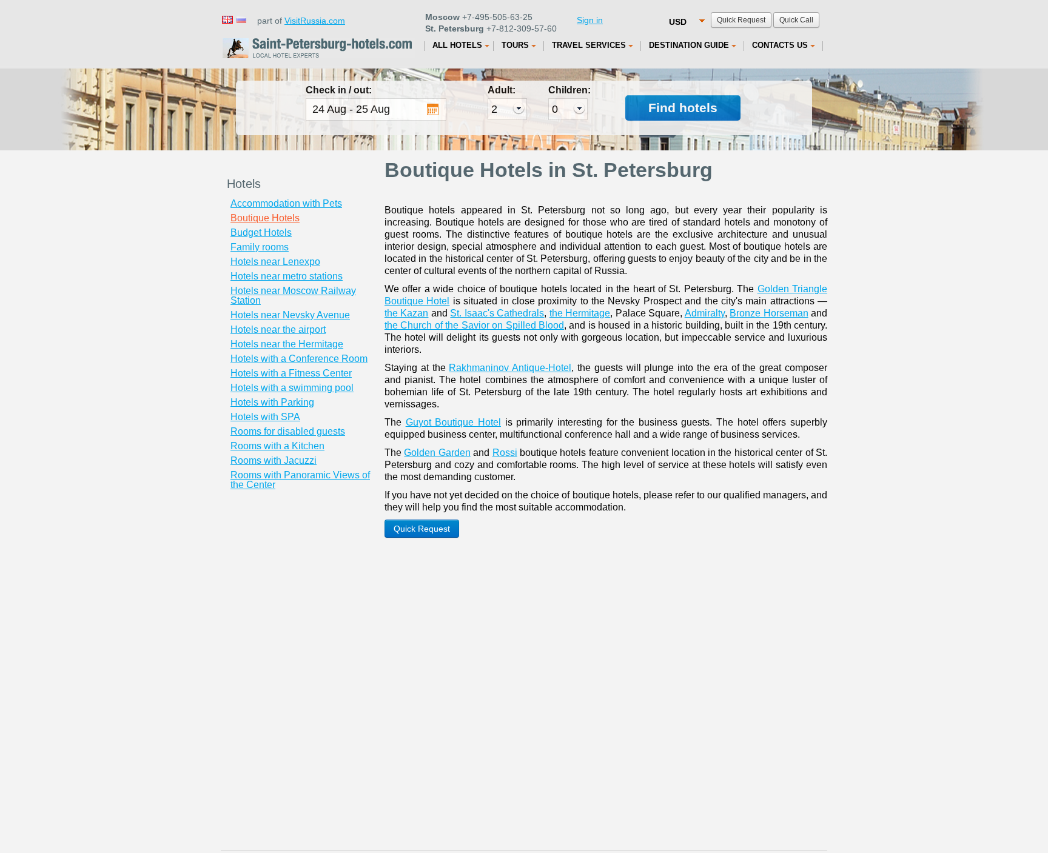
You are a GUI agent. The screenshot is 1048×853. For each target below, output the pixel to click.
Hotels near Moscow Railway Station (293, 296)
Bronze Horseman (769, 313)
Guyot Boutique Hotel (453, 422)
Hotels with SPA (265, 417)
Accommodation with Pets (286, 203)
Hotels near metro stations (286, 276)
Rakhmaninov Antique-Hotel (510, 368)
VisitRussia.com (314, 20)
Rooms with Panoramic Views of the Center (300, 480)
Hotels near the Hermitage (286, 344)
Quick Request (422, 529)
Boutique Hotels (265, 218)
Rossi (504, 452)
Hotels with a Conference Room (299, 358)
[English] (227, 19)
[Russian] (241, 19)
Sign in (590, 20)
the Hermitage (579, 313)
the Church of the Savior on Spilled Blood (474, 325)
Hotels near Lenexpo (275, 261)
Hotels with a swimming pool (292, 388)
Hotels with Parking (272, 402)
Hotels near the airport (278, 329)
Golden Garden (437, 452)
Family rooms (259, 247)
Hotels (244, 183)
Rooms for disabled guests (287, 431)
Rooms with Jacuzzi (273, 460)
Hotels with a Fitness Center (291, 373)
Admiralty (705, 313)
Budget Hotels (261, 232)
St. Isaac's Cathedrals (497, 313)
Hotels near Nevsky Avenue (290, 315)
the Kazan (406, 313)
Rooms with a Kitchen (277, 446)
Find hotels (682, 108)
